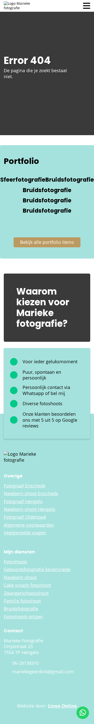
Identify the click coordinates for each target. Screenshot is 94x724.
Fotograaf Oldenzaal (25, 517)
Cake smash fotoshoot (27, 585)
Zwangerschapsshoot (26, 593)
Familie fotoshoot (22, 601)
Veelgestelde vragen (25, 533)
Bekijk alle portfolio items (47, 242)
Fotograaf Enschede (24, 486)
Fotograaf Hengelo (23, 501)
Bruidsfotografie (21, 609)
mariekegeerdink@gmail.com (43, 672)
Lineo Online (62, 706)
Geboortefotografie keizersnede (37, 569)
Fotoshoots (15, 562)
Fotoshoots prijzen (23, 617)
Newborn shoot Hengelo (29, 509)
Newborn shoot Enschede (31, 493)
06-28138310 (25, 663)
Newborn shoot (20, 577)
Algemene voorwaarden (29, 525)
